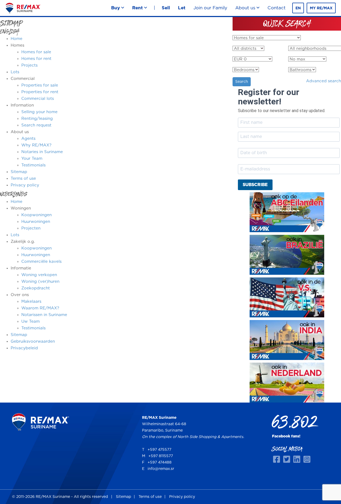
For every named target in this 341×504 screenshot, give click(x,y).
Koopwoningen (36, 215)
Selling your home (39, 112)
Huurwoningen (35, 222)
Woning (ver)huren (40, 282)
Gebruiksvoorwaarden (33, 341)
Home (16, 39)
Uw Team (30, 321)
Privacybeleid (24, 348)
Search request (36, 125)
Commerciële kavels (41, 262)
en (298, 8)
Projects (29, 65)
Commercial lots (37, 99)
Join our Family (210, 8)
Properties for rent (39, 92)
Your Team (31, 159)
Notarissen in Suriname (44, 315)
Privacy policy (25, 185)
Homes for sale (36, 52)
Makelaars (31, 302)
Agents (28, 139)
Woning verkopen (39, 275)
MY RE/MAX (321, 8)
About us (246, 8)
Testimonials (33, 165)
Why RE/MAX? (36, 145)
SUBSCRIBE (255, 185)
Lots (15, 72)
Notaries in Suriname (42, 152)
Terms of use (23, 179)
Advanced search (323, 81)
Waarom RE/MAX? (40, 308)
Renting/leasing (37, 119)
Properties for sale (39, 85)
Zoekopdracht (35, 288)
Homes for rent (36, 59)
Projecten (30, 228)
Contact (276, 8)
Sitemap (19, 172)
